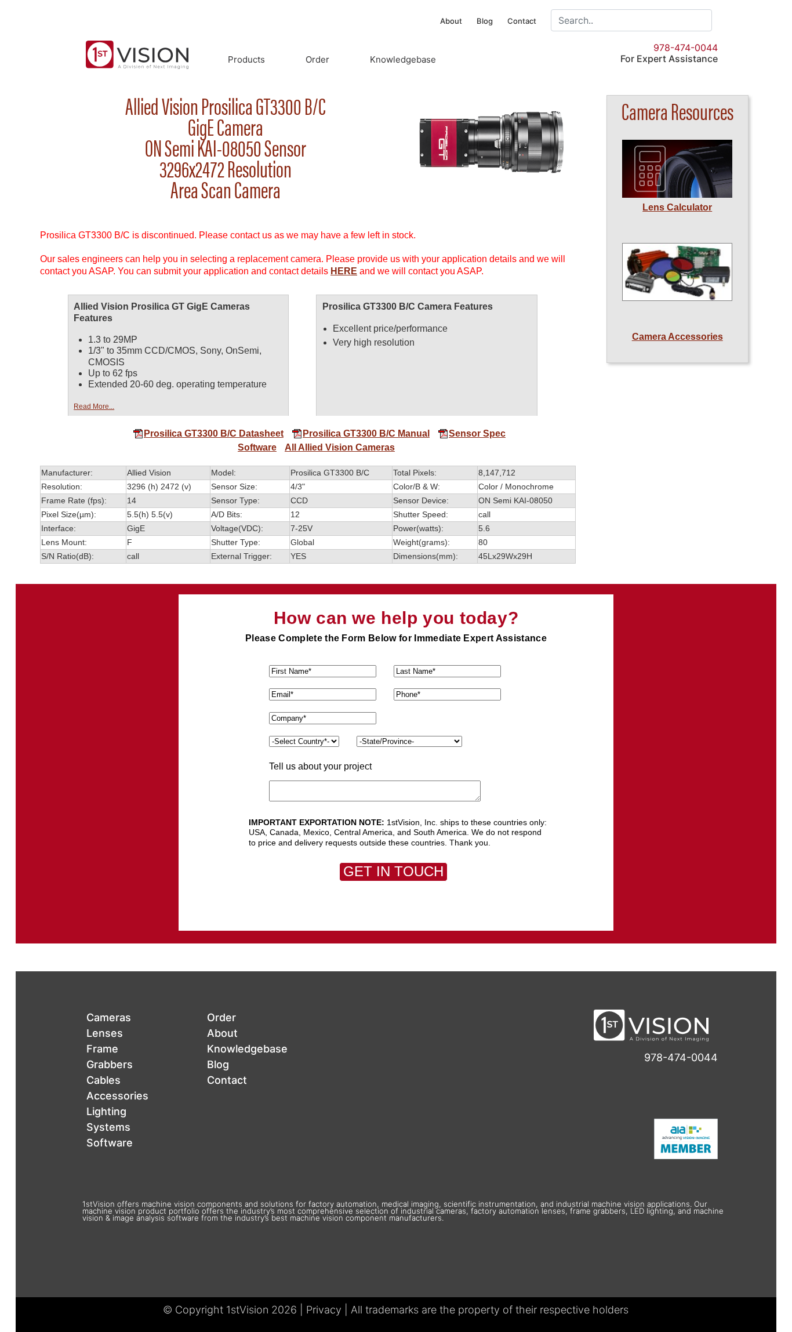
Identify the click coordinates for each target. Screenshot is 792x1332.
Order (317, 59)
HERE (343, 271)
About (451, 21)
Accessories (117, 1096)
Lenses (104, 1033)
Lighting (106, 1111)
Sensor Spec (477, 433)
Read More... (94, 406)
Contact (521, 21)
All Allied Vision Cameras (340, 447)
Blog (485, 21)
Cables (103, 1080)
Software (257, 447)
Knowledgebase (403, 59)
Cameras (108, 1017)
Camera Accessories (677, 337)
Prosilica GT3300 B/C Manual (366, 433)
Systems (108, 1127)
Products (246, 59)
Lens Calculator (677, 207)
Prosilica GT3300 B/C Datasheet (214, 433)
